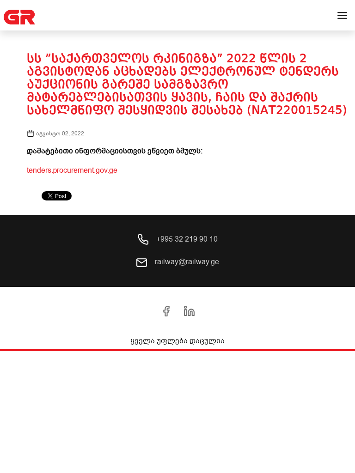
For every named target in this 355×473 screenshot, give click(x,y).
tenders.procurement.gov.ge (72, 170)
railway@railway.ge (186, 262)
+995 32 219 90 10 (186, 239)
